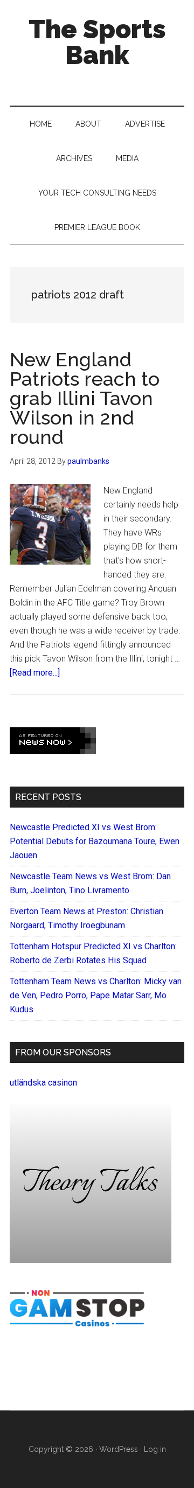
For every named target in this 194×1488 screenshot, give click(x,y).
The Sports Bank (97, 42)
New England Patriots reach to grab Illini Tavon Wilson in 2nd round (85, 398)
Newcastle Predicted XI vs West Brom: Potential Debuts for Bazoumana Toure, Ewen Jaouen (94, 841)
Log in (155, 1449)
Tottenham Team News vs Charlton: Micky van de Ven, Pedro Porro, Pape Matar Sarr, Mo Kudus (96, 995)
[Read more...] (35, 672)
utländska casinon (43, 1082)
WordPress (118, 1449)
